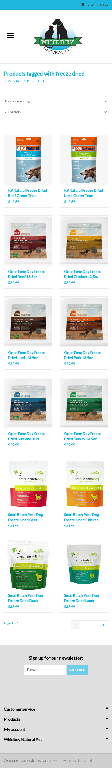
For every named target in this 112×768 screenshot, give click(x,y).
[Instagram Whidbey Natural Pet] (61, 685)
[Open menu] (10, 35)
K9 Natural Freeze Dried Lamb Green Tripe (83, 193)
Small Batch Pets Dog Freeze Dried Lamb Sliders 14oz (81, 598)
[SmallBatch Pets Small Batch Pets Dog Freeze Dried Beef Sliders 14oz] (28, 484)
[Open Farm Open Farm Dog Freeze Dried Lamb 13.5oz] (28, 321)
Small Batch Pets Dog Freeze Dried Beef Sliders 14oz (25, 517)
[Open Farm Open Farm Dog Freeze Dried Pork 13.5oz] (84, 321)
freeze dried (35, 81)
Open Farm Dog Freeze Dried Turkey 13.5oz (82, 436)
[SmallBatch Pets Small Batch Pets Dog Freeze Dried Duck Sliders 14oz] (28, 565)
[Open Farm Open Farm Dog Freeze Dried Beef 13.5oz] (28, 240)
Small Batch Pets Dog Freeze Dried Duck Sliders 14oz (25, 598)
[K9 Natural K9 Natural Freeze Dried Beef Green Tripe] (28, 160)
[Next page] (103, 625)
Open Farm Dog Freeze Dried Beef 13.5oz (26, 274)
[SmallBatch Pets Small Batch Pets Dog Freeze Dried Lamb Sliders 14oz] (84, 565)
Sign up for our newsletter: (56, 658)
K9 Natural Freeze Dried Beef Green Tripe (27, 193)
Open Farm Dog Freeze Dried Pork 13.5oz (82, 355)
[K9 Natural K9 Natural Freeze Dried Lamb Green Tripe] (84, 160)
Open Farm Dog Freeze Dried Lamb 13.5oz (26, 355)
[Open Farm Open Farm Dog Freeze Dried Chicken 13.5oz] (84, 240)
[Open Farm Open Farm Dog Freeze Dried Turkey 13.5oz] (84, 403)
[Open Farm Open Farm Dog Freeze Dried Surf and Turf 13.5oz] (28, 403)
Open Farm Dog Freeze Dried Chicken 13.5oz (82, 274)
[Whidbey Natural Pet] (66, 36)
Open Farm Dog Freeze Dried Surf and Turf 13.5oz (26, 436)
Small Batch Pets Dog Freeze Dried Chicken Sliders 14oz (81, 517)
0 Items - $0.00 (97, 4)
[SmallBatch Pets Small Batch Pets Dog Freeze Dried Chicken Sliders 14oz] (84, 484)
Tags (19, 81)
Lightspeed (84, 761)
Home (9, 81)
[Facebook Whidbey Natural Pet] (51, 685)
